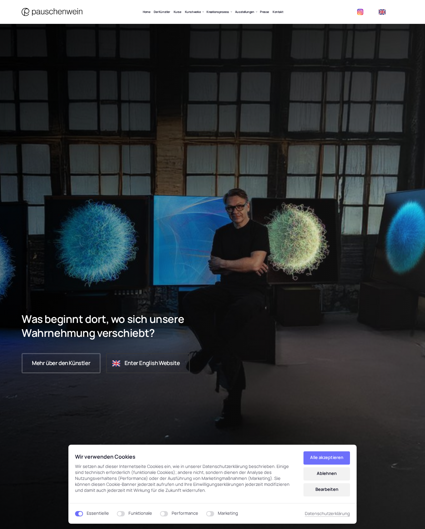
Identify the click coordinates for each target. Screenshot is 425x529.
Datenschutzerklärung (327, 513)
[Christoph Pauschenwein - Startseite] (52, 12)
